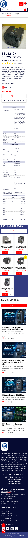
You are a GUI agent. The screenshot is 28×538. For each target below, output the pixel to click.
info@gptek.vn (7, 503)
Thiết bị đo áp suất (14, 481)
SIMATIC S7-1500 (11, 477)
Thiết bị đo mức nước (14, 483)
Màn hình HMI (7, 475)
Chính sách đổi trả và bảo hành (9, 516)
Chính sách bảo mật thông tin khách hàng (11, 520)
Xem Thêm (13, 231)
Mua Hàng (5, 252)
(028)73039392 (7, 498)
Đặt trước (14, 96)
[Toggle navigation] (21, 4)
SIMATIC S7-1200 (19, 475)
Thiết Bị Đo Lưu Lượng (14, 479)
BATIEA (22, 536)
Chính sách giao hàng (6, 513)
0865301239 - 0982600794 (15, 101)
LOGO (21, 477)
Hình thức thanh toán (6, 518)
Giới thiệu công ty (5, 511)
